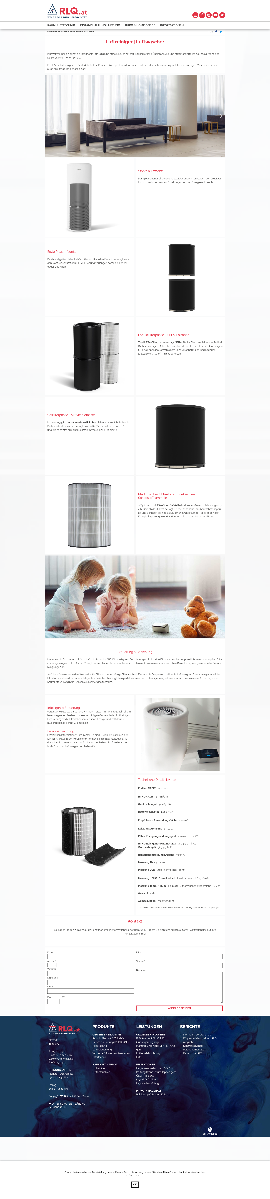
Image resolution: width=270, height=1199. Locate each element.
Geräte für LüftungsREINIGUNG (110, 1042)
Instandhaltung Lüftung (100, 25)
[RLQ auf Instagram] (209, 15)
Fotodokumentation (194, 1049)
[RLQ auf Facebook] (202, 15)
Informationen (172, 25)
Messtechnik (99, 1045)
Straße (50, 987)
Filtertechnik (99, 1057)
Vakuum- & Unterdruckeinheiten (111, 1053)
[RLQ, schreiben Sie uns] (195, 15)
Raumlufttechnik (61, 25)
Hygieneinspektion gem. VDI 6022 (155, 1068)
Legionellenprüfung (147, 1083)
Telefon (140, 961)
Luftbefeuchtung (102, 1049)
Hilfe (138, 1057)
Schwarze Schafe (193, 1045)
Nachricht (140, 970)
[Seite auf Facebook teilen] (215, 32)
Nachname (52, 978)
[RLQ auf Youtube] (215, 15)
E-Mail (139, 952)
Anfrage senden (179, 1008)
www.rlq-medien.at (63, 1058)
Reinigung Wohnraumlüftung (153, 1094)
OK (135, 1184)
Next (221, 116)
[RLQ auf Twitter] (222, 15)
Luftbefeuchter (101, 1072)
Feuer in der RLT (192, 1053)
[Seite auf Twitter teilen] (220, 32)
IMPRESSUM (59, 1107)
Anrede (51, 961)
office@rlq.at (58, 1062)
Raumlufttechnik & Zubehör (108, 1038)
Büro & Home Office (140, 25)
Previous (49, 116)
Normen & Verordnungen (197, 1034)
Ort (63, 997)
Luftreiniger (99, 1068)
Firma (50, 952)
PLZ (49, 997)
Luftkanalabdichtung (148, 1053)
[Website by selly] (210, 1131)
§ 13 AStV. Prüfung (146, 1079)
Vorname (51, 969)
